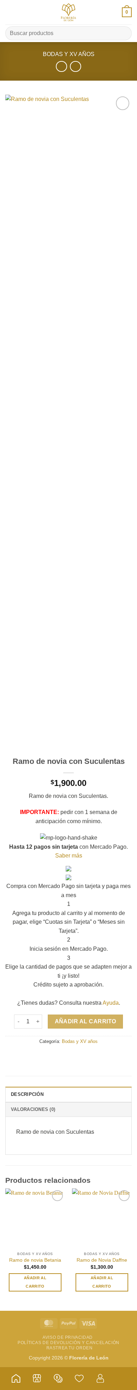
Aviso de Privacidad (68, 1337)
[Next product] (61, 66)
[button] (9, 12)
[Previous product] (75, 66)
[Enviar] (123, 33)
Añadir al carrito (85, 1021)
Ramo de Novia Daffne (102, 1260)
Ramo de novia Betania (35, 1260)
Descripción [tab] (27, 1094)
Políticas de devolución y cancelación (68, 1342)
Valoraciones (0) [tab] (33, 1109)
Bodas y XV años (68, 54)
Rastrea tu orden (69, 1347)
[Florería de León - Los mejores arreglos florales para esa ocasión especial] (68, 12)
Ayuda (111, 1003)
